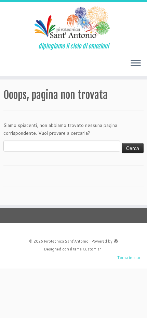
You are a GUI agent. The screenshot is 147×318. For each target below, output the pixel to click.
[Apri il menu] (136, 64)
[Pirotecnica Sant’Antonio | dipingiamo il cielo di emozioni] (73, 22)
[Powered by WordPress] (115, 239)
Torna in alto (128, 257)
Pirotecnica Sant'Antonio (66, 241)
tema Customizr (87, 249)
